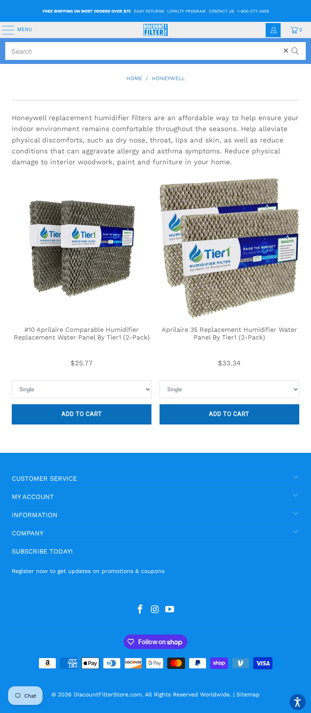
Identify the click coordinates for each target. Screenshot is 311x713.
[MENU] (4, 30)
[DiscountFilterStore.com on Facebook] (140, 610)
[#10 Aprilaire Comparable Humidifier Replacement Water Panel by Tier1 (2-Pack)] (81, 248)
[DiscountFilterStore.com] (155, 30)
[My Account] (273, 30)
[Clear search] (286, 50)
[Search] (295, 47)
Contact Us (221, 11)
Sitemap (248, 694)
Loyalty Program (186, 11)
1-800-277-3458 (253, 11)
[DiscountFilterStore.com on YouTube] (170, 610)
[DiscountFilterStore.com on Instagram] (155, 610)
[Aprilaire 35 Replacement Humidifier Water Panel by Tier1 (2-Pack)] (229, 248)
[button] (298, 702)
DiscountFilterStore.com (108, 694)
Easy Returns (149, 11)
